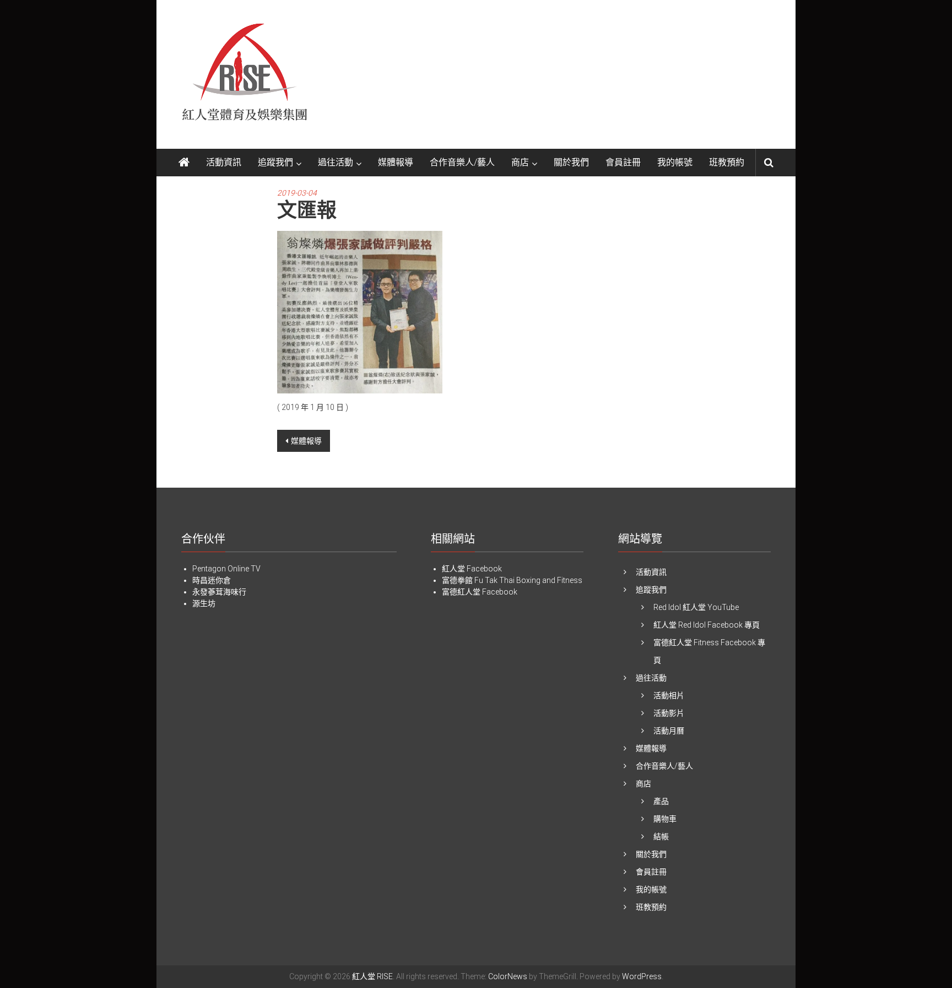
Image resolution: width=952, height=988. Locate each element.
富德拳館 (457, 580)
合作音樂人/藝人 (462, 162)
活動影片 (668, 713)
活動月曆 (668, 730)
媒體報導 (395, 162)
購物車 (665, 818)
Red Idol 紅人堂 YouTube (696, 607)
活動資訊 (223, 162)
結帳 (661, 836)
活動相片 (668, 695)
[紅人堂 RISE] (184, 162)
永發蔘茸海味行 (219, 591)
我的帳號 (675, 162)
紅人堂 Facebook (472, 568)
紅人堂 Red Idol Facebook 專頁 (706, 624)
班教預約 (726, 162)
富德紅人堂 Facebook (479, 591)
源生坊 (203, 603)
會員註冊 (623, 162)
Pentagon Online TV (226, 568)
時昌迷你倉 (211, 580)
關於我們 (571, 162)
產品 (661, 801)
